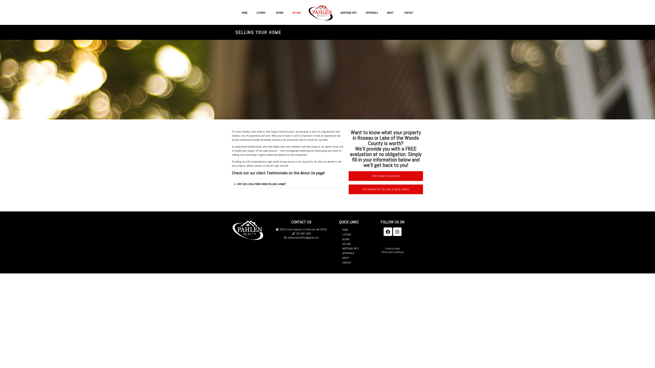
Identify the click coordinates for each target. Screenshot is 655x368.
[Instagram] (397, 231)
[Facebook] (388, 231)
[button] (288, 184)
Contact (408, 12)
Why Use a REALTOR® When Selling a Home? (261, 184)
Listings (261, 12)
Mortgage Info (349, 12)
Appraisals (372, 12)
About (390, 12)
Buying (279, 12)
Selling (296, 12)
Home (245, 12)
